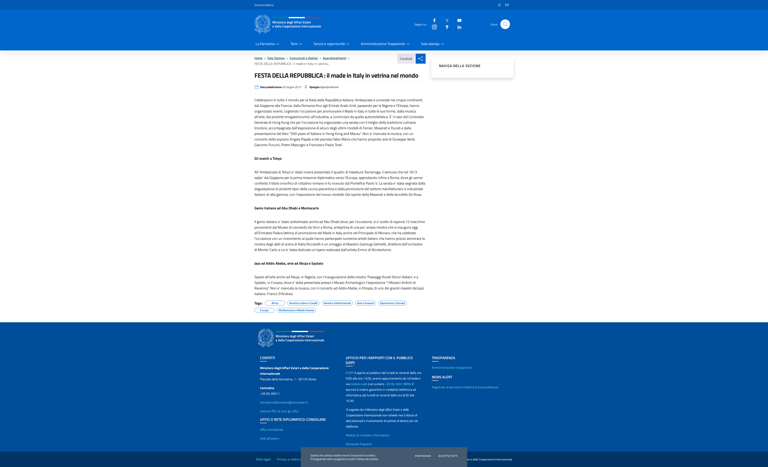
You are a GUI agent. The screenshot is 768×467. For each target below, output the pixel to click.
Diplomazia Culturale (392, 302)
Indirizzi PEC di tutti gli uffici (279, 411)
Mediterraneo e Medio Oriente (296, 309)
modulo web (359, 384)
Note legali (263, 459)
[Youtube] (458, 20)
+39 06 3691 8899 (398, 384)
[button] (505, 24)
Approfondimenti (334, 58)
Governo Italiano (264, 5)
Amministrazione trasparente (452, 367)
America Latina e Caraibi (303, 302)
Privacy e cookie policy (292, 459)
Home (258, 58)
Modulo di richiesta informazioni (367, 435)
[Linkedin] (458, 26)
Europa (264, 309)
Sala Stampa (276, 58)
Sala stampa (430, 43)
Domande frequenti (359, 444)
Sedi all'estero (269, 438)
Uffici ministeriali (271, 429)
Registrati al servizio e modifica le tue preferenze (465, 387)
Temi (294, 43)
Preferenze (423, 456)
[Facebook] (433, 20)
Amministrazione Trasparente (383, 43)
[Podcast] (445, 26)
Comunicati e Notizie (304, 58)
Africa (275, 302)
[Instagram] (433, 26)
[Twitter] (445, 20)
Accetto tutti (448, 456)
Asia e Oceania (365, 302)
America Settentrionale (337, 302)
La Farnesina (265, 43)
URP (351, 372)
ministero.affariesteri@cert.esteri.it (284, 402)
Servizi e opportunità (329, 43)
